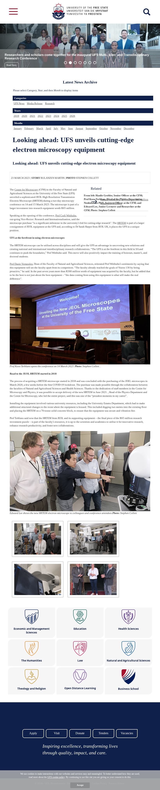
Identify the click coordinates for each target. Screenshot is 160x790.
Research (50, 103)
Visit (57, 733)
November (115, 128)
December (129, 128)
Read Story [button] (11, 65)
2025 (64, 115)
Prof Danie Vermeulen (21, 263)
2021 (32, 115)
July (56, 128)
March (39, 128)
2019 (16, 115)
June (70, 128)
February (29, 128)
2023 (48, 115)
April (48, 128)
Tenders (103, 733)
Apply (33, 733)
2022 (40, 115)
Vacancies (127, 733)
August (79, 128)
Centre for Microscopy (26, 189)
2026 (72, 115)
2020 (24, 115)
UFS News (19, 103)
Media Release (35, 103)
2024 (56, 115)
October (103, 128)
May (63, 128)
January (18, 128)
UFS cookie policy (56, 777)
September (91, 128)
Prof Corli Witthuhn (65, 215)
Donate (80, 733)
